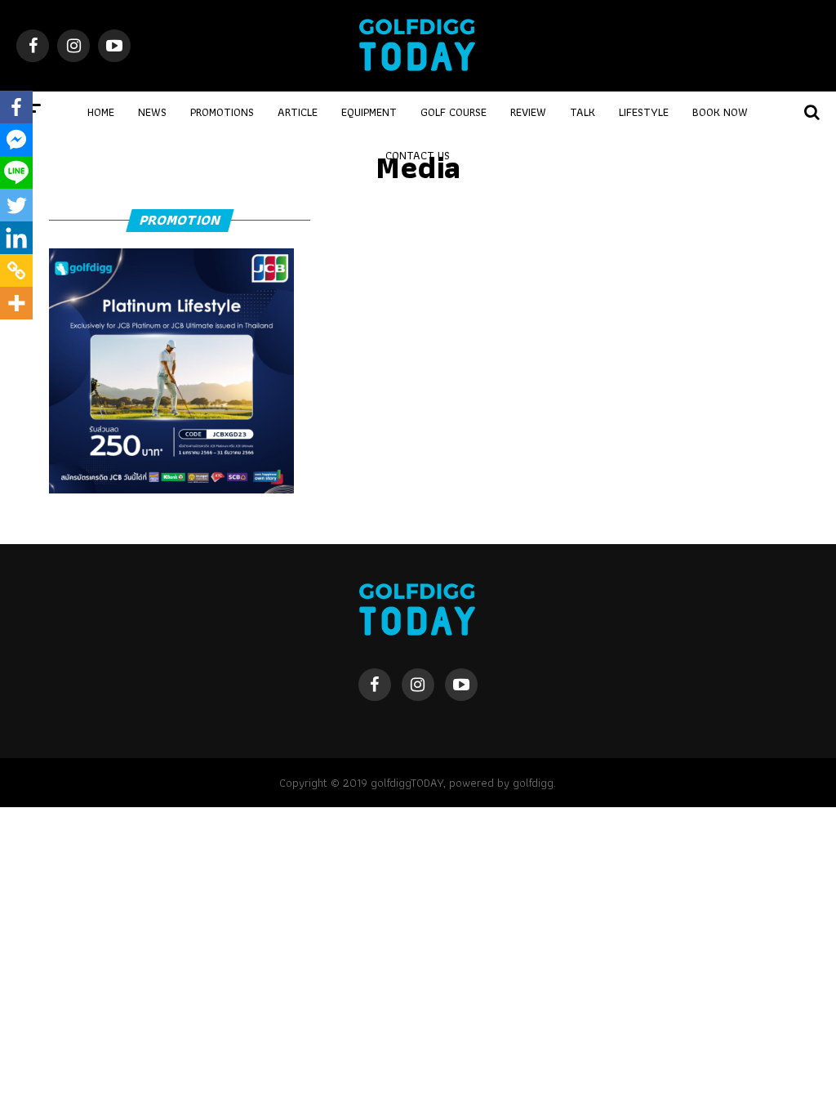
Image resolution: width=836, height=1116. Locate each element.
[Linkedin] (16, 237)
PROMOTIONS (222, 112)
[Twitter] (16, 205)
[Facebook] (16, 107)
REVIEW (528, 112)
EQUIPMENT (369, 112)
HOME (100, 112)
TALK (582, 112)
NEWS (152, 112)
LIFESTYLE (644, 112)
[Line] (16, 172)
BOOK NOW (720, 112)
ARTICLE (298, 112)
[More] (16, 303)
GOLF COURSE (453, 112)
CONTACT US (417, 155)
